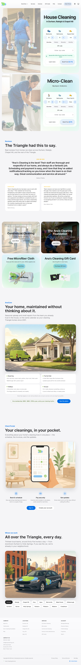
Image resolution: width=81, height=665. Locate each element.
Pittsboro (45, 606)
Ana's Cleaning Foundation (9, 628)
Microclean (44, 626)
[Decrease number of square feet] (66, 37)
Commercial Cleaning (46, 628)
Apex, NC (25, 634)
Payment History (65, 626)
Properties (63, 631)
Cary (34, 602)
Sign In (62, 634)
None (70, 102)
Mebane (54, 606)
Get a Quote (26, 241)
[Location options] (74, 4)
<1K (71, 37)
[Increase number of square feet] (75, 37)
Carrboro (9, 606)
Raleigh (17, 602)
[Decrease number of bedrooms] (45, 37)
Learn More (15, 241)
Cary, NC (25, 631)
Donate (65, 243)
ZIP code (59, 46)
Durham (9, 602)
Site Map (76, 658)
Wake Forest (59, 602)
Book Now (23, 3)
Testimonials (6, 626)
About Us (5, 623)
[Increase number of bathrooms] (63, 37)
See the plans (63, 401)
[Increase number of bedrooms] (52, 37)
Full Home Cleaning (46, 623)
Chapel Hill (26, 602)
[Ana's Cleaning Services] (8, 4)
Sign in (31, 508)
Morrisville (49, 602)
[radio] (49, 42)
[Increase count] (52, 102)
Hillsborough (70, 602)
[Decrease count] (45, 102)
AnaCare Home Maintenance (48, 631)
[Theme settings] (78, 4)
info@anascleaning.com (8, 642)
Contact (60, 3)
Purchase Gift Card (60, 266)
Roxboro (37, 606)
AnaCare (40, 3)
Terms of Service (66, 658)
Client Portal (68, 3)
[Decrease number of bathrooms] (56, 37)
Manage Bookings (65, 623)
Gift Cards (47, 3)
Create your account (45, 508)
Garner (17, 606)
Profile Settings (64, 628)
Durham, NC (25, 623)
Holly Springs (27, 606)
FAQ (54, 3)
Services (33, 3)
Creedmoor (64, 606)
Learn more (52, 62)
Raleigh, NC (25, 626)
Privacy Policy (54, 658)
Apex (40, 602)
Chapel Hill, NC (26, 628)
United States (74, 661)
